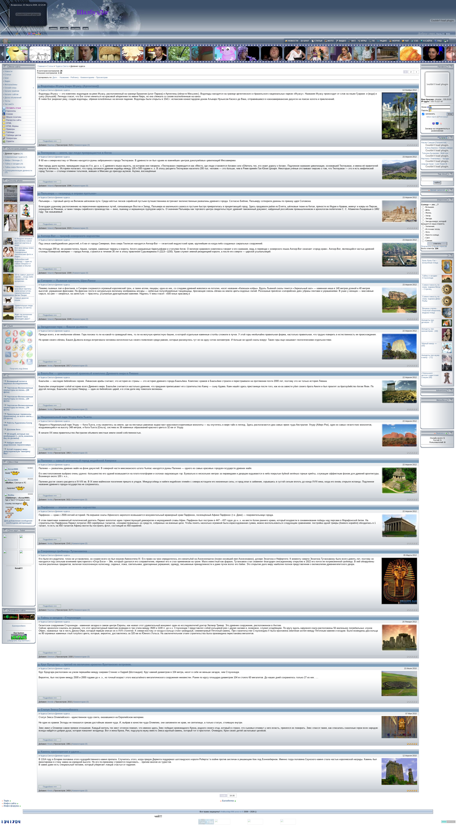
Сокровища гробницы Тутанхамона (64, 551)
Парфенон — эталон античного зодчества (68, 507)
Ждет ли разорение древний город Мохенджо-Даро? (23, 316)
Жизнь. (428, 213)
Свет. (427, 238)
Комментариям (87, 77)
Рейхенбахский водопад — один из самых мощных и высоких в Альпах (23, 262)
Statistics (440, 433)
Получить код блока (19, 369)
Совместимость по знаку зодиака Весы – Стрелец (431, 287)
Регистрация (443, 117)
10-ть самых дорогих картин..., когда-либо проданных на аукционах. (24, 278)
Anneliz (50, 702)
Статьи (50, 66)
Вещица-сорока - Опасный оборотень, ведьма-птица (431, 310)
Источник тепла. (432, 229)
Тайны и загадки (12, 164)
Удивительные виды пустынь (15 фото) (24, 306)
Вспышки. (429, 207)
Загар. (428, 216)
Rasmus (51, 145)
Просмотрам (102, 77)
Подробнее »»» (50, 141)
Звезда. (428, 218)
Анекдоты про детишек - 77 (427, 321)
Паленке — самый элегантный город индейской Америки (78, 460)
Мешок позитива (13, 117)
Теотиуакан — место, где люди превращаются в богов (76, 152)
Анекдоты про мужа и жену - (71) (430, 356)
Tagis (6, 800)
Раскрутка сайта (13, 120)
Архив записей (437, 190)
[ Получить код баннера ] (19, 641)
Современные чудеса (15, 157)
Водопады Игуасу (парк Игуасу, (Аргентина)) (70, 86)
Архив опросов (440, 246)
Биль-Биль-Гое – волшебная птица (430, 261)
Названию (64, 77)
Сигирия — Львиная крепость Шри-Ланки (68, 280)
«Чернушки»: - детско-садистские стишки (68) (430, 375)
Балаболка (228, 800)
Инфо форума (11, 806)
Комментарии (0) (82, 145)
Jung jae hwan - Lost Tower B (440, 164)
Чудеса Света (62, 66)
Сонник (9, 114)
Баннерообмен (18, 626)
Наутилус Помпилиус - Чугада (436, 158)
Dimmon (51, 657)
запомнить (430, 114)
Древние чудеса (12, 153)
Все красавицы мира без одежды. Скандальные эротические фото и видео (24, 252)
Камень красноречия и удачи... (61, 751)
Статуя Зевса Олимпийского (59, 709)
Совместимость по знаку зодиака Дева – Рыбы (431, 299)
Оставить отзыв (13, 108)
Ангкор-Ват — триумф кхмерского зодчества (70, 236)
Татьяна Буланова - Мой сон (438, 153)
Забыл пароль (431, 117)
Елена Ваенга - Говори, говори (438, 148)
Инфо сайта (10, 803)
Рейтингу (75, 77)
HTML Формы (12, 126)
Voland (50, 186)
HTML (9, 123)
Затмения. (430, 226)
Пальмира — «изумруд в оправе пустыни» (68, 193)
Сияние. (429, 241)
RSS (448, 34)
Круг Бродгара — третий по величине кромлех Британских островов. (86, 664)
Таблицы (10, 132)
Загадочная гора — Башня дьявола (64, 326)
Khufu (49, 744)
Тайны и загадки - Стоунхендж (61, 617)
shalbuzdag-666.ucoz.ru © (231, 812)
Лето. (427, 232)
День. (427, 210)
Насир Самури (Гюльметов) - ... (435, 142)
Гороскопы (11, 111)
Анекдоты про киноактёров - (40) (429, 330)
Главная (41, 66)
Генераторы (11, 138)
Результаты (426, 246)
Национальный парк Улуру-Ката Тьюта (66, 417)
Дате (55, 77)
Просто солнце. (432, 235)
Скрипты (10, 141)
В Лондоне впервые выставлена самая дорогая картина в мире (23, 242)
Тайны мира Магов (13, 167)
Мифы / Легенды (12, 160)
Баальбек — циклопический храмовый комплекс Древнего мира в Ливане (89, 373)
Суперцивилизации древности (18, 170)
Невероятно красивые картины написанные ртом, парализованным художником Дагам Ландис (17, 291)
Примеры (10, 129)
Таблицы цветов (13, 135)
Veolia (49, 366)
